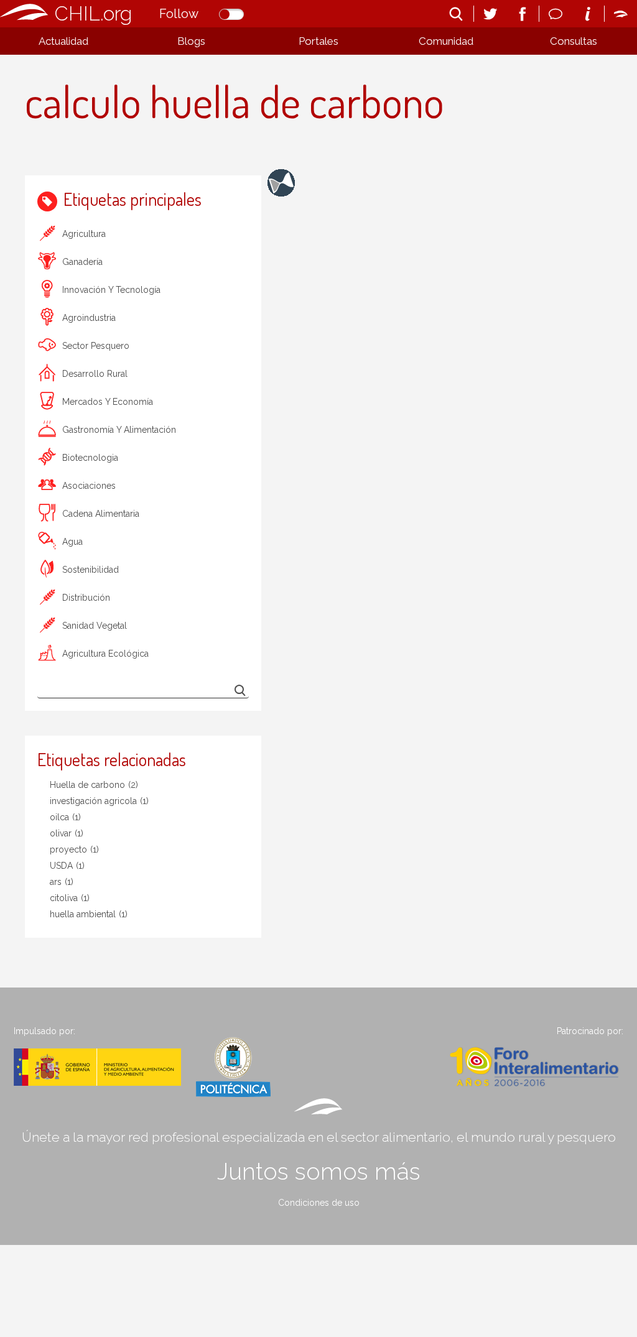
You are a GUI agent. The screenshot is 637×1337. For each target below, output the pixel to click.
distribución (86, 598)
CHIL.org (93, 13)
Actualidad (63, 41)
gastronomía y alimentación (119, 430)
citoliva (70, 898)
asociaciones (89, 486)
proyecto (74, 849)
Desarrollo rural (95, 374)
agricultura (84, 234)
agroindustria (89, 318)
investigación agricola (99, 801)
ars (61, 882)
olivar (66, 833)
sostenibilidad (90, 570)
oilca (65, 817)
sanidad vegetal (94, 626)
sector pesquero (95, 346)
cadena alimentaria (100, 514)
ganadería (82, 262)
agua (72, 542)
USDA (67, 866)
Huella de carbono (94, 785)
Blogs (191, 41)
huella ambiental (89, 914)
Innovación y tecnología (111, 290)
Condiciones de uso (319, 1203)
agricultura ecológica (105, 654)
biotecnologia (90, 458)
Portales (318, 41)
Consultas (573, 41)
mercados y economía (107, 402)
